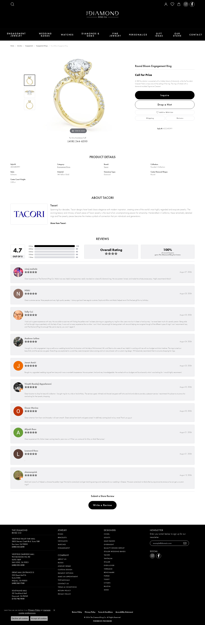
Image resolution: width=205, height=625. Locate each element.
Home (12, 46)
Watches (67, 34)
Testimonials (64, 580)
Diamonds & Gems (90, 34)
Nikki (27, 290)
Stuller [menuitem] (107, 562)
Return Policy (64, 590)
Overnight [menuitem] (109, 544)
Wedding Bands (45, 34)
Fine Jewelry (115, 34)
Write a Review (102, 505)
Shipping (150, 118)
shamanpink (31, 472)
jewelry (19, 46)
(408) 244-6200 (78, 141)
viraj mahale (31, 268)
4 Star (31, 249)
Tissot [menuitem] (107, 579)
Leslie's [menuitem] (107, 537)
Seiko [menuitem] (106, 590)
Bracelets (62, 537)
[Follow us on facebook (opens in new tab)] (192, 4)
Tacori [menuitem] (107, 555)
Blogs (60, 563)
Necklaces (63, 541)
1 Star (31, 257)
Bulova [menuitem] (107, 586)
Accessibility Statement (124, 612)
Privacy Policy (64, 594)
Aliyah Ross (30, 429)
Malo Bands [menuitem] (109, 541)
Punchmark (107, 621)
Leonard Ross (31, 450)
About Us (62, 559)
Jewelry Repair (64, 566)
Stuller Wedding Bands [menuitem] (115, 551)
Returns (180, 118)
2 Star (31, 254)
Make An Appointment (68, 576)
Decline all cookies (20, 618)
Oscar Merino (31, 407)
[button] (12, 4)
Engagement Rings (42, 46)
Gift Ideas (159, 34)
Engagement (29, 46)
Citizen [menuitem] (107, 583)
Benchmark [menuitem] (109, 572)
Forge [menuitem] (107, 576)
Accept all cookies (39, 618)
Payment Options (65, 573)
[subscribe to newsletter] (185, 543)
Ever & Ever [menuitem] (109, 565)
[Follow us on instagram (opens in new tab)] (185, 4)
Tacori (106, 167)
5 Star (31, 246)
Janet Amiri (30, 362)
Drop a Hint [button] (165, 104)
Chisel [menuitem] (107, 534)
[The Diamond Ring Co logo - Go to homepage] (102, 14)
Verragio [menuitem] (108, 569)
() (77, 246)
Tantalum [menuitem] (108, 558)
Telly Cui (29, 311)
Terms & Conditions (67, 587)
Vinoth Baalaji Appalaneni (38, 383)
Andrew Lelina (32, 338)
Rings (60, 534)
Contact (195, 34)
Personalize (138, 34)
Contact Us (63, 583)
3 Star (31, 252)
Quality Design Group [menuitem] (114, 548)
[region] (78, 92)
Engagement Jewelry (16, 34)
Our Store (177, 34)
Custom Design (65, 569)
